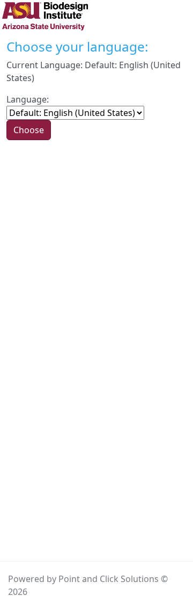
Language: (27, 99)
